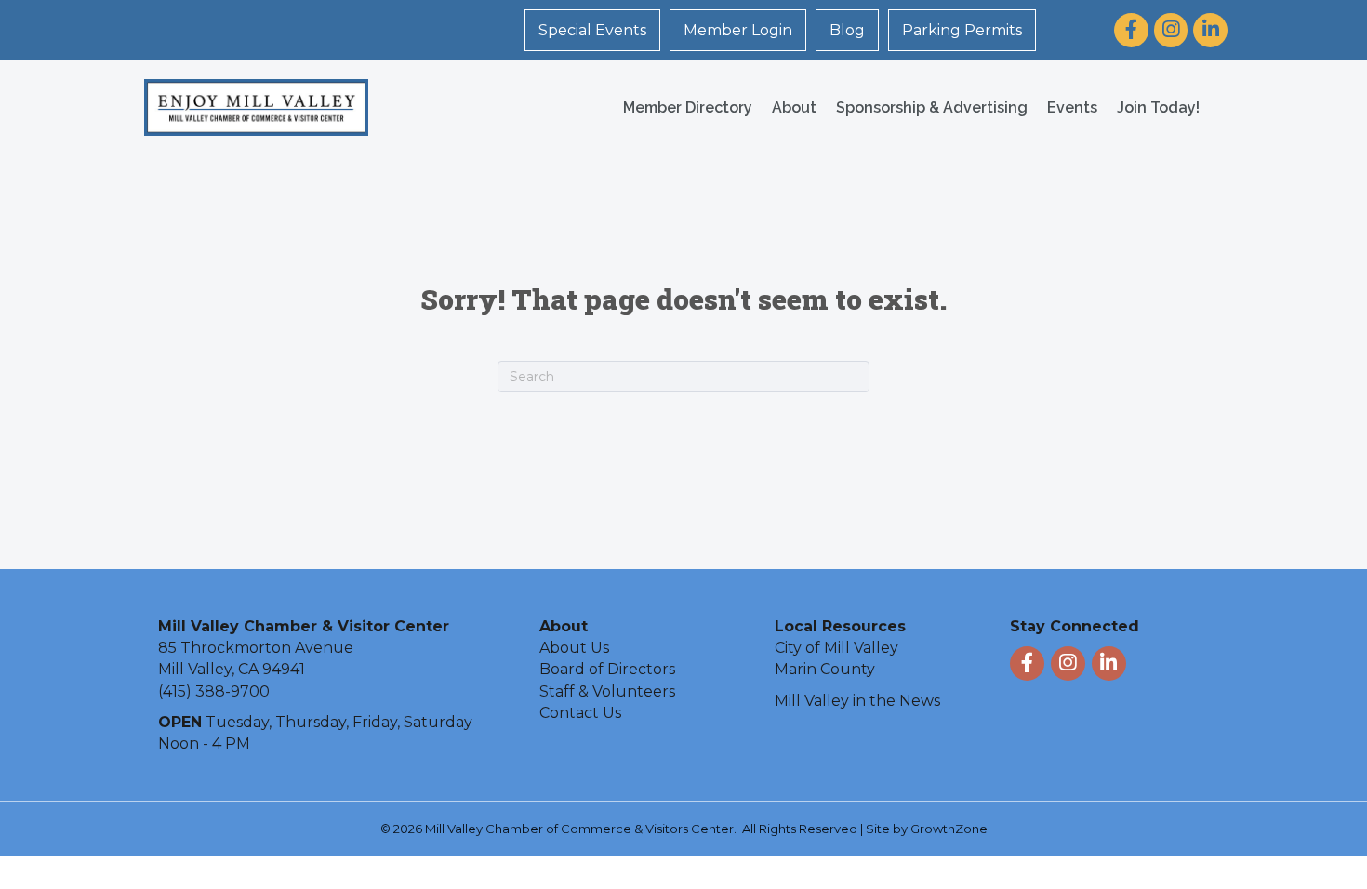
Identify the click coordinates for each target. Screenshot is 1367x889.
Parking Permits (962, 30)
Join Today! (1158, 107)
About (794, 107)
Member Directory (687, 107)
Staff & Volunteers (607, 691)
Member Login (738, 30)
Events (1072, 107)
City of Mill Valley (836, 648)
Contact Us (580, 713)
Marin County (825, 669)
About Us (574, 648)
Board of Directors (607, 669)
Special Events (592, 30)
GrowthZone (949, 828)
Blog (847, 30)
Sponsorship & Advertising (932, 107)
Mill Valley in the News (857, 701)
